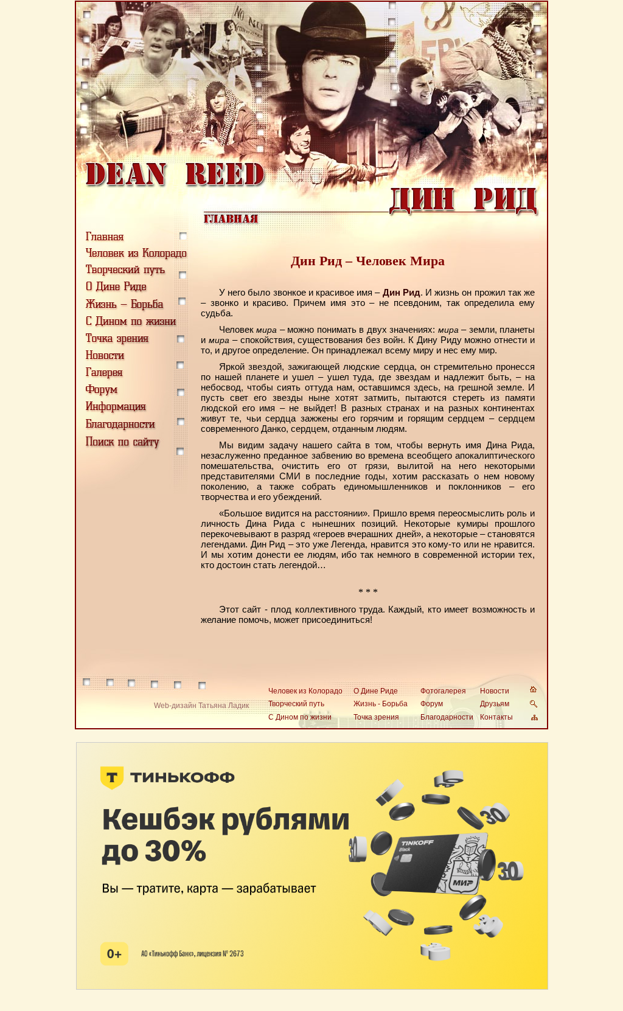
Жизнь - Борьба (380, 704)
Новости (494, 691)
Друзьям (494, 704)
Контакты (496, 717)
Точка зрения (376, 717)
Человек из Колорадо (305, 691)
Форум (431, 704)
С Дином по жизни (300, 717)
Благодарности (446, 717)
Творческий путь (296, 704)
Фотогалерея (443, 691)
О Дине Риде (375, 691)
